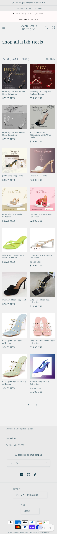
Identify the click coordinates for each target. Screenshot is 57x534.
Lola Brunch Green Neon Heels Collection (13, 256)
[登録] (46, 463)
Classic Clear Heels (38, 176)
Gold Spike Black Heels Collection (40, 301)
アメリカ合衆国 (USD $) (27, 495)
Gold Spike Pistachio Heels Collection (14, 383)
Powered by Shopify (41, 533)
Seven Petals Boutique (23, 533)
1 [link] (20, 405)
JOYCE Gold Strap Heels (12, 176)
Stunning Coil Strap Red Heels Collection (40, 92)
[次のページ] (36, 405)
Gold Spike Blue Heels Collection (12, 342)
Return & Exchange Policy (19, 428)
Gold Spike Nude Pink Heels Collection (42, 342)
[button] (3, 27)
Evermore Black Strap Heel (14, 300)
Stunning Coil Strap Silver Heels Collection (13, 133)
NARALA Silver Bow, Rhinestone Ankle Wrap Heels (40, 134)
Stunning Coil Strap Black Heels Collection (13, 92)
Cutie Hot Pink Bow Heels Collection (41, 215)
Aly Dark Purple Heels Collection (39, 383)
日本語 (27, 511)
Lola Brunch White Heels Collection (41, 256)
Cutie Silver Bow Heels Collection (12, 215)
